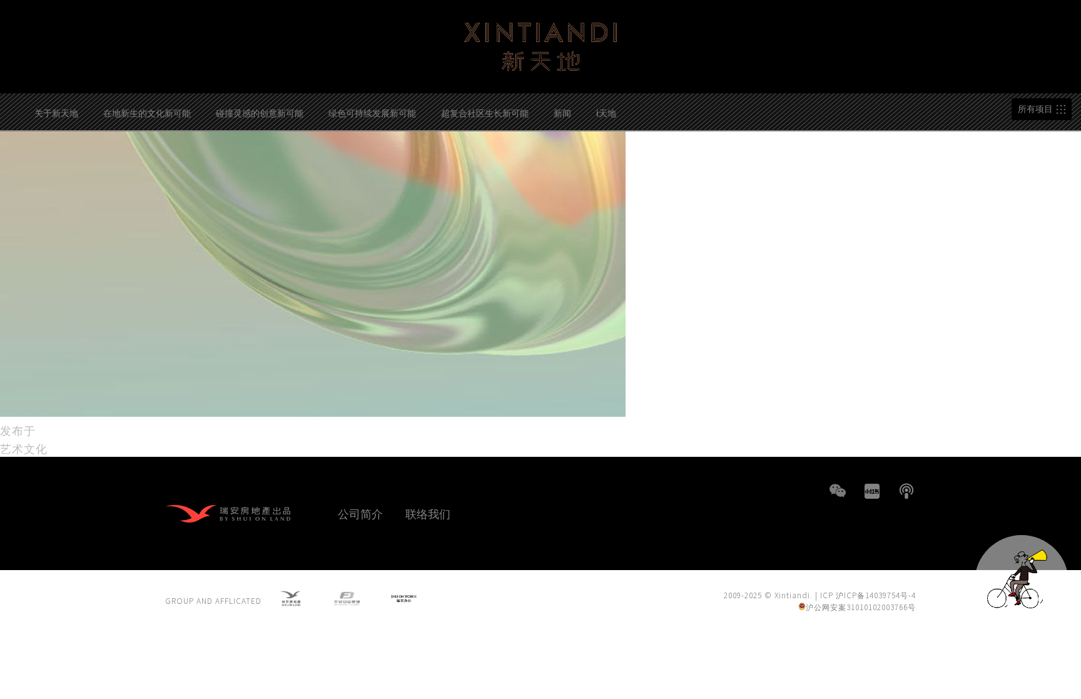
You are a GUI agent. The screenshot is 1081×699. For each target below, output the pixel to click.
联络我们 (427, 513)
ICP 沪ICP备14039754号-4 (868, 594)
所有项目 (1035, 109)
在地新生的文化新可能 (147, 112)
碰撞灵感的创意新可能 (259, 112)
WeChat (837, 491)
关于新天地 (56, 112)
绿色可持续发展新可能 (372, 112)
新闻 (562, 112)
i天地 (606, 112)
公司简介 (360, 513)
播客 (906, 491)
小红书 (872, 491)
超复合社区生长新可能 (485, 112)
